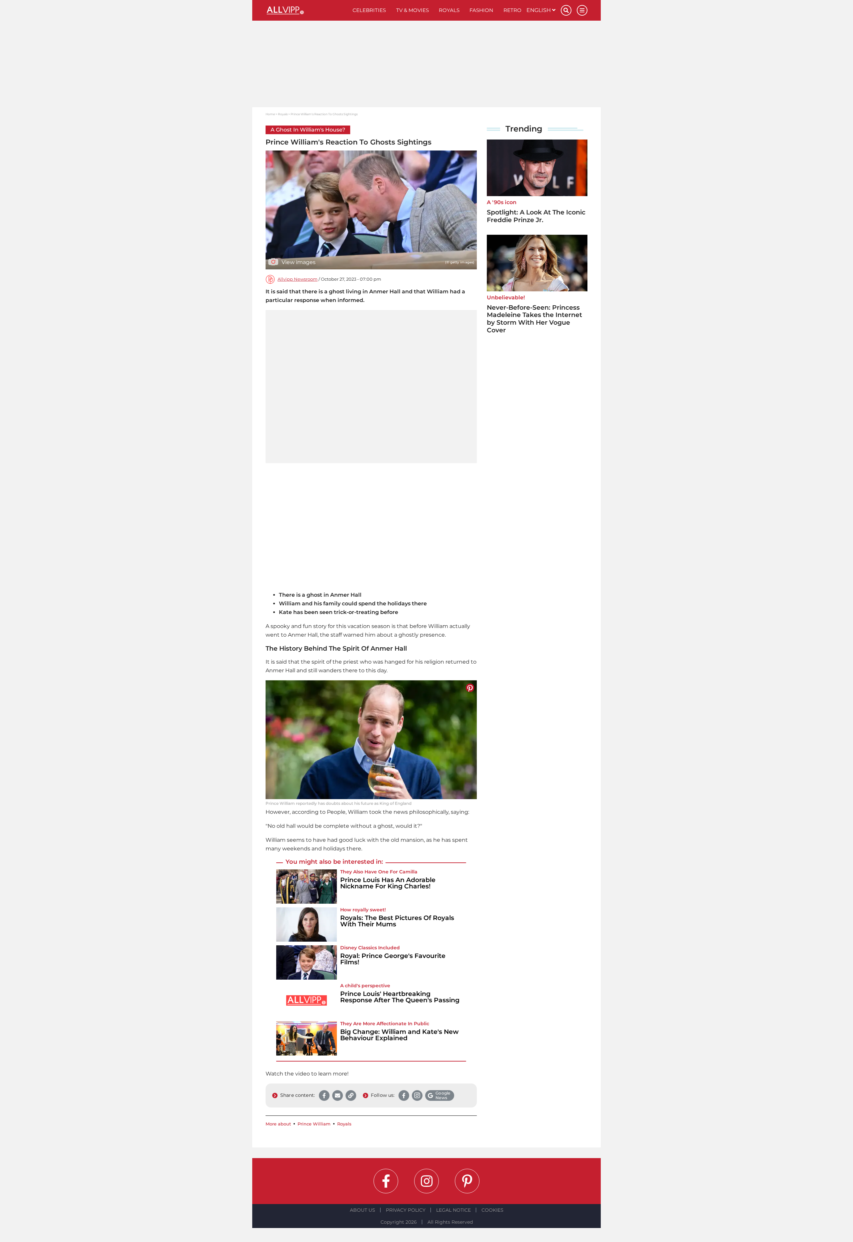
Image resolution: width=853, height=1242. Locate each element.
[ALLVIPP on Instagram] (426, 1181)
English (539, 10)
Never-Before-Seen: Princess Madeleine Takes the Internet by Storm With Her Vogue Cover (534, 319)
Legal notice (453, 1210)
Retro (512, 10)
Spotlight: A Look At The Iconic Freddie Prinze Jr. (536, 216)
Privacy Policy (406, 1210)
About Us (362, 1210)
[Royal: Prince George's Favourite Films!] (306, 962)
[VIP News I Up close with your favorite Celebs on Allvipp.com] (307, 10)
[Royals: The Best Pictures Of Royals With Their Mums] (306, 924)
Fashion (481, 10)
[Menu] (582, 10)
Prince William (314, 1123)
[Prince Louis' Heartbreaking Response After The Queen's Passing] (306, 1000)
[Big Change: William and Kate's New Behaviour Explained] (306, 1038)
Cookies (492, 1210)
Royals (449, 10)
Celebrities (369, 10)
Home (270, 114)
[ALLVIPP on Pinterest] (467, 1181)
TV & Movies (412, 10)
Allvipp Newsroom (298, 279)
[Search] (566, 10)
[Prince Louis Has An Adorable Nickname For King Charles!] (306, 886)
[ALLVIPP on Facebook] (386, 1181)
